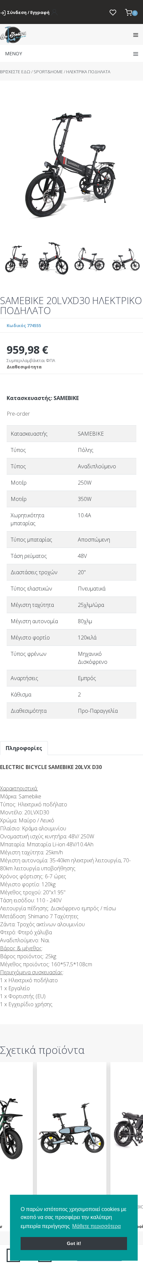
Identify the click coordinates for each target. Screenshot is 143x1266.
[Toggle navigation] (135, 34)
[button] (131, 12)
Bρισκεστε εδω (15, 72)
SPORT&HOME (48, 72)
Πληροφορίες (24, 748)
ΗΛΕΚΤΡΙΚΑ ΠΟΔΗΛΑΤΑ (88, 72)
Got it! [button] (74, 1243)
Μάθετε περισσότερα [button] (96, 1226)
